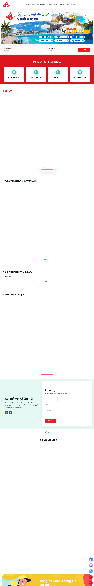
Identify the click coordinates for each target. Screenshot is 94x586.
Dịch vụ (55, 4)
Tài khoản (73, 4)
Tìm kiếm (85, 49)
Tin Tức (62, 4)
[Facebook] (6, 412)
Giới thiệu (49, 4)
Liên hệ (67, 4)
